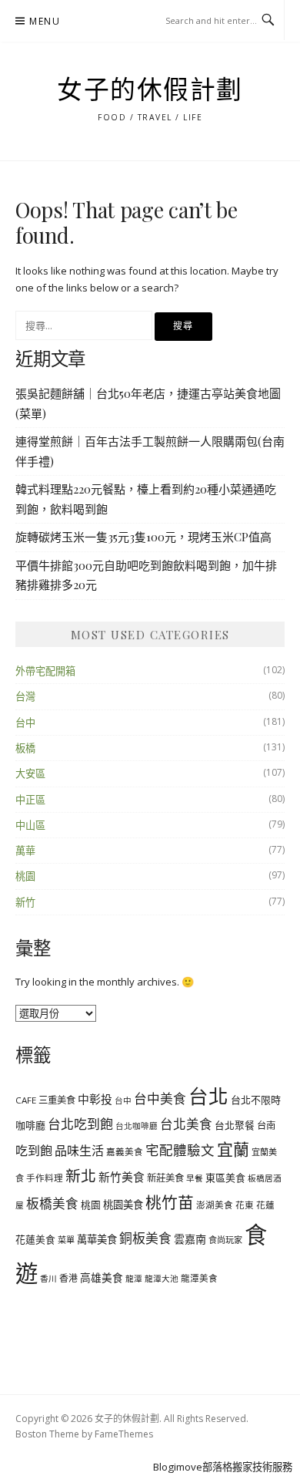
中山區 (30, 825)
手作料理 (44, 1178)
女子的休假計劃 (150, 90)
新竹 (25, 902)
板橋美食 (52, 1203)
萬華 (25, 851)
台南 (266, 1125)
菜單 (66, 1239)
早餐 (194, 1178)
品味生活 (79, 1150)
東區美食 (225, 1178)
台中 (25, 723)
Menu (44, 21)
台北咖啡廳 (136, 1125)
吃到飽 (33, 1150)
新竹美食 (121, 1177)
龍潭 (133, 1278)
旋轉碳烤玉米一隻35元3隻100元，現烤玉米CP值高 (143, 536)
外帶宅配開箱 (45, 671)
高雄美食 (101, 1277)
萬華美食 (97, 1239)
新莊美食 (165, 1178)
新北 (80, 1175)
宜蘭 (233, 1149)
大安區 (30, 773)
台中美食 (160, 1098)
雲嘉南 (190, 1239)
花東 (244, 1205)
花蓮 (265, 1205)
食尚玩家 (225, 1239)
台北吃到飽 (80, 1124)
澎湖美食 (214, 1205)
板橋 (25, 748)
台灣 (25, 696)
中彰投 (95, 1099)
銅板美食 (145, 1238)
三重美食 (56, 1100)
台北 (208, 1096)
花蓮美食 (35, 1239)
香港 (68, 1278)
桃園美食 (123, 1204)
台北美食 (186, 1124)
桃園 (25, 876)
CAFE (25, 1100)
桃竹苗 (169, 1202)
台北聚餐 (235, 1125)
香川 (48, 1278)
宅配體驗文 (180, 1150)
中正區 (30, 800)
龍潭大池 (161, 1278)
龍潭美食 (199, 1278)
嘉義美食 (124, 1152)
